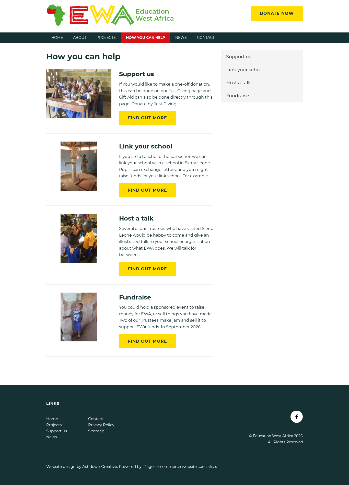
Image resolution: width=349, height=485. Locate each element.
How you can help (145, 37)
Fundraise (237, 96)
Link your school (245, 70)
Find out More (147, 118)
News (181, 37)
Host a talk (238, 83)
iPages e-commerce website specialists (180, 466)
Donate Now (277, 13)
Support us (238, 57)
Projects (106, 37)
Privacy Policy (101, 424)
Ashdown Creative (99, 466)
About (79, 37)
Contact (206, 37)
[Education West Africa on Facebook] (296, 417)
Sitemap (96, 431)
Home (57, 37)
